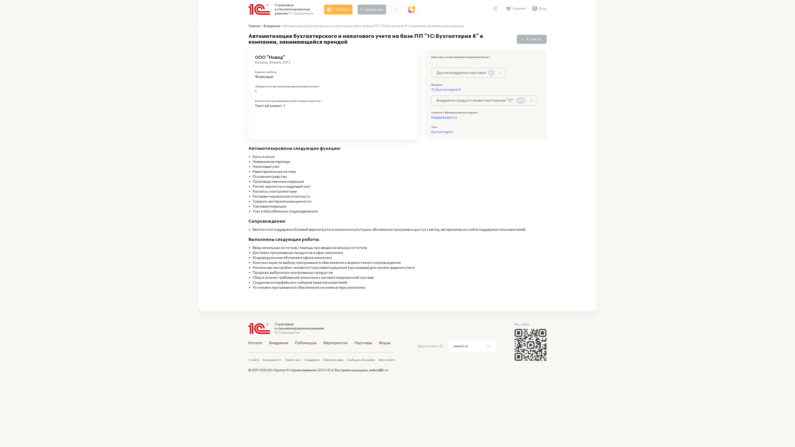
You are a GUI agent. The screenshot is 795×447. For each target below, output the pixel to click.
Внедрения (272, 26)
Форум (384, 343)
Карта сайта (386, 360)
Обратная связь (333, 360)
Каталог (255, 343)
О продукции (371, 9)
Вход (543, 8)
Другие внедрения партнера (465, 73)
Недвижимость (444, 117)
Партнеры (363, 343)
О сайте (253, 360)
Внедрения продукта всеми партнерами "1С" (481, 101)
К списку (534, 39)
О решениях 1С (272, 360)
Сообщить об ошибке (361, 360)
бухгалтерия (442, 132)
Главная (254, 26)
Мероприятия (335, 343)
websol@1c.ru (378, 370)
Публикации (306, 343)
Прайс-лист (293, 360)
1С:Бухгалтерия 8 (446, 90)
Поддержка (311, 360)
